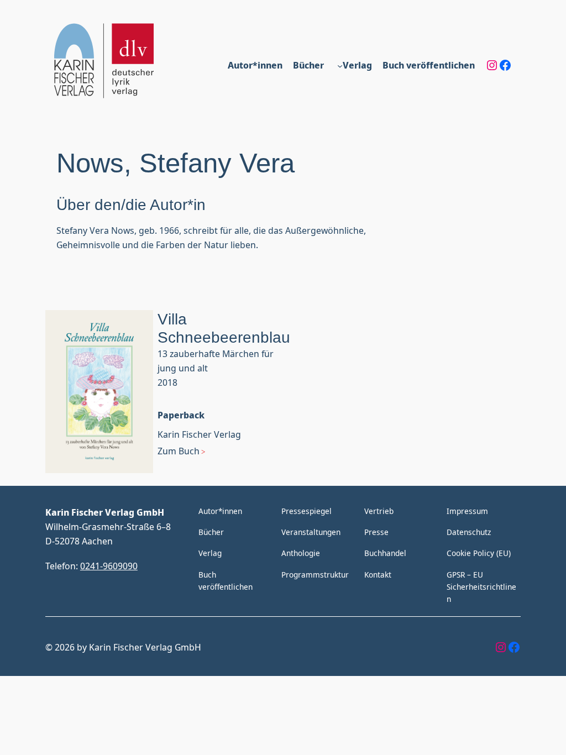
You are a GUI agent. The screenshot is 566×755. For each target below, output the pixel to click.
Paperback (181, 414)
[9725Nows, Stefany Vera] (99, 393)
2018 (167, 382)
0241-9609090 (109, 565)
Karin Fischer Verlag (199, 434)
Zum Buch (179, 450)
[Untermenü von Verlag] (340, 65)
